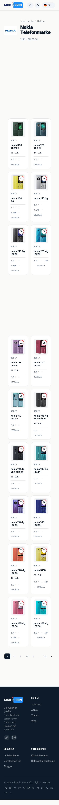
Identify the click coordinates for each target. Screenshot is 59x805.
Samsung (36, 704)
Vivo (33, 721)
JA (10, 793)
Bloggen (8, 766)
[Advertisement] (29, 86)
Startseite (26, 21)
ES (15, 788)
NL (42, 788)
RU (24, 788)
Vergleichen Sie (12, 761)
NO (51, 788)
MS (33, 788)
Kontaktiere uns (39, 755)
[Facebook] (7, 737)
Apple (34, 709)
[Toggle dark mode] (37, 5)
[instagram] (14, 737)
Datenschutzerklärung (43, 761)
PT (19, 788)
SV (47, 788)
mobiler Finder (12, 755)
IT (38, 788)
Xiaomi (35, 715)
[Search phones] (30, 5)
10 (45, 656)
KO (6, 793)
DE (29, 788)
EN (6, 788)
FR (10, 788)
